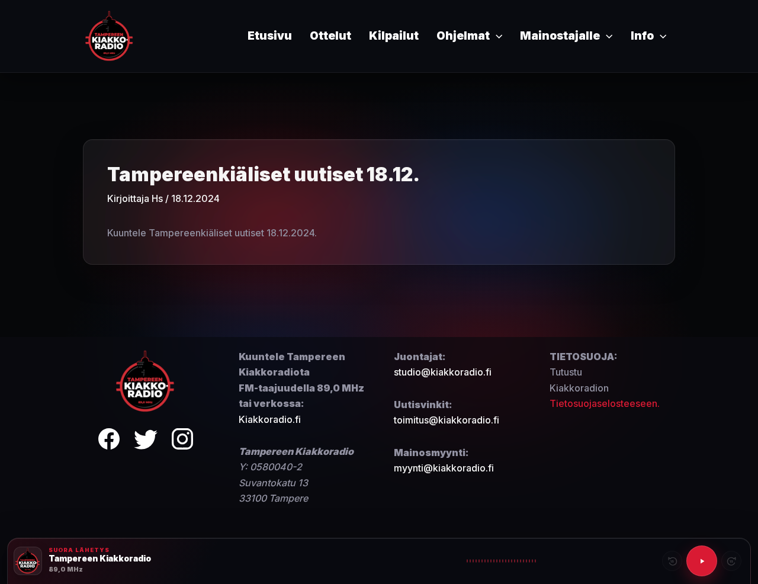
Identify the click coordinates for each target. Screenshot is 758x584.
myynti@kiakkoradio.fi (444, 468)
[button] (496, 36)
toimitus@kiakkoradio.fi (446, 420)
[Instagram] (182, 441)
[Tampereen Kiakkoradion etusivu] (145, 380)
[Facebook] (109, 441)
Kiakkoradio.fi (270, 419)
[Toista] (701, 561)
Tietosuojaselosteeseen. (605, 403)
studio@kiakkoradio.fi (443, 372)
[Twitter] (146, 441)
